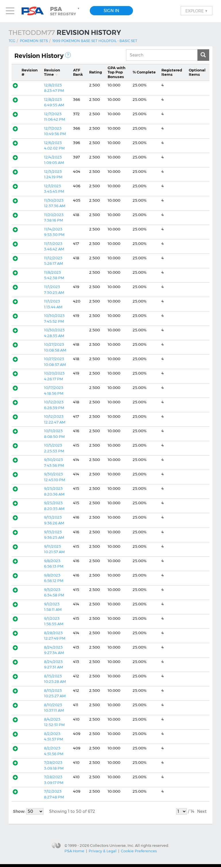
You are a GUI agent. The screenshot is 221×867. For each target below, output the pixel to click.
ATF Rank (78, 72)
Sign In (111, 10)
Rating (95, 72)
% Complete (144, 72)
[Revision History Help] (68, 55)
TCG (12, 41)
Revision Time (52, 72)
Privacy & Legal (103, 851)
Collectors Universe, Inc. (112, 845)
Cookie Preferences (139, 851)
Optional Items (197, 72)
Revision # (30, 72)
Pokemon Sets (34, 41)
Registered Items (171, 72)
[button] (65, 11)
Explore (196, 11)
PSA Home (74, 851)
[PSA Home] (35, 11)
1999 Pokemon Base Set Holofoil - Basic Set (94, 41)
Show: (19, 811)
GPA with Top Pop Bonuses (116, 72)
